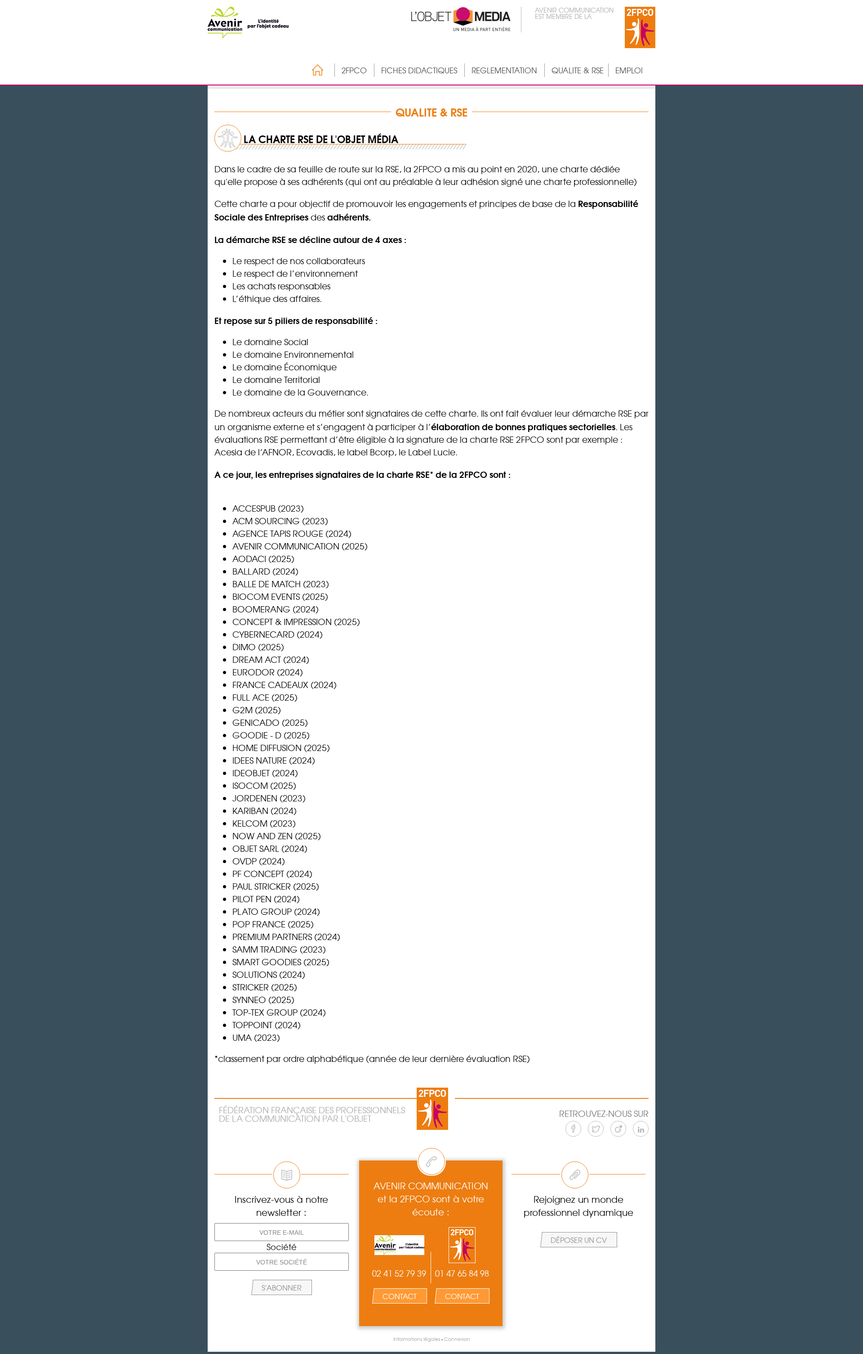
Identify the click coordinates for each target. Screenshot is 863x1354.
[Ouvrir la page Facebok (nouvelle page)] (573, 1128)
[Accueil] (313, 70)
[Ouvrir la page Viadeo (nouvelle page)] (618, 1128)
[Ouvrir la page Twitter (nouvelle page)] (595, 1128)
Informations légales (416, 1339)
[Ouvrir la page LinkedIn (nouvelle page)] (640, 1128)
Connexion (457, 1339)
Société (282, 1247)
